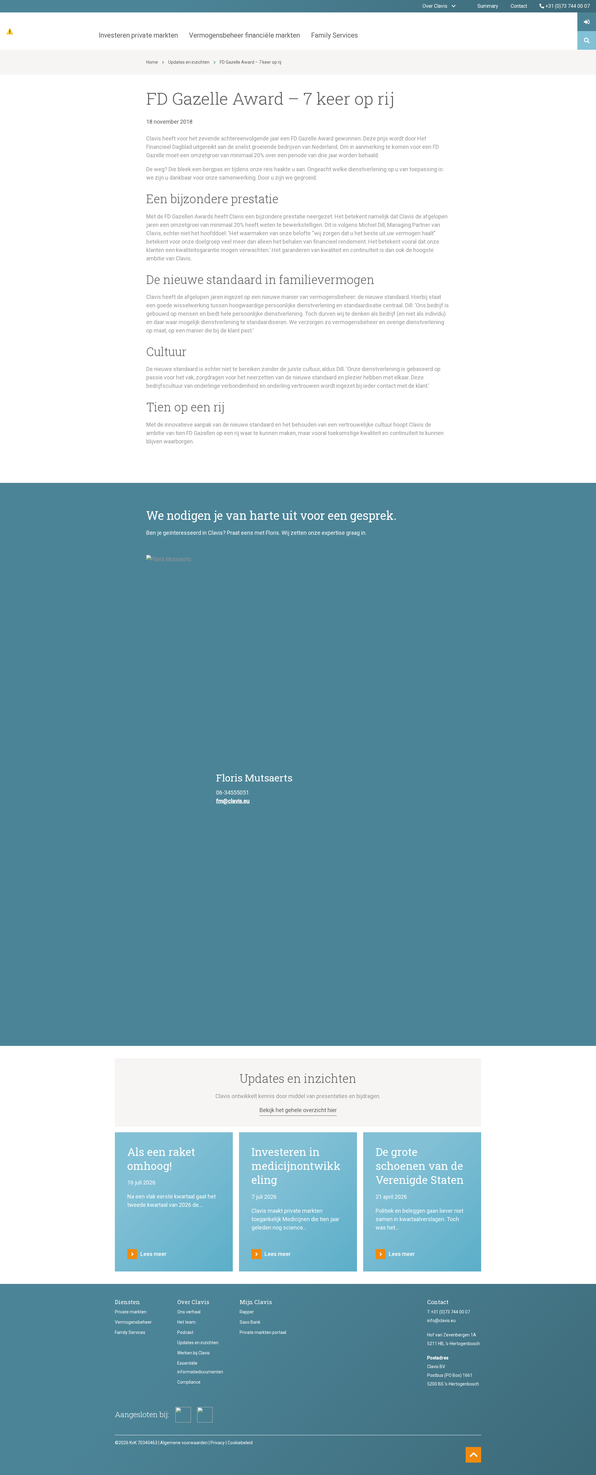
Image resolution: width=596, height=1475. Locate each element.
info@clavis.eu (441, 1320)
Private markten (131, 1311)
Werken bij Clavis (193, 1352)
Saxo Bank (250, 1322)
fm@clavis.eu (233, 801)
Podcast (185, 1332)
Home (152, 62)
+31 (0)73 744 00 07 (450, 1311)
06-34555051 (232, 792)
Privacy (217, 1442)
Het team (186, 1322)
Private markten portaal (263, 1332)
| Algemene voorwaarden (183, 1442)
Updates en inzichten (189, 62)
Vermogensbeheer (133, 1322)
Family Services (130, 1332)
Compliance (189, 1382)
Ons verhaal (189, 1311)
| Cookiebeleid (239, 1442)
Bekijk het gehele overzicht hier (298, 1110)
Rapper (247, 1311)
